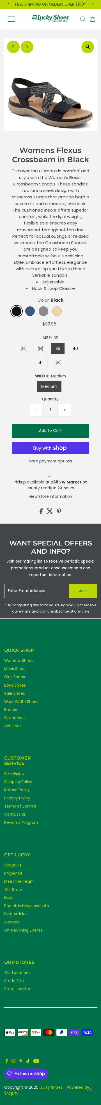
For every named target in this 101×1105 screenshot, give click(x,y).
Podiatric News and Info (26, 906)
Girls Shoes (14, 677)
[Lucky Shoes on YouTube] (36, 1062)
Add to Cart (50, 430)
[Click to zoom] (87, 47)
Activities (13, 726)
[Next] (27, 46)
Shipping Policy (18, 782)
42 (60, 363)
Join (83, 590)
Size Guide (14, 773)
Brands (10, 709)
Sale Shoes (14, 693)
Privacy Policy (17, 798)
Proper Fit (13, 873)
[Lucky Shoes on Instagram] (13, 1062)
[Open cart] (92, 19)
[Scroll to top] (89, 1089)
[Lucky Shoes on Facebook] (6, 1062)
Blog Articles (15, 914)
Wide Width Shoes (21, 701)
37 (25, 349)
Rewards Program (21, 822)
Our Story (13, 889)
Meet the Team (19, 881)
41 (41, 362)
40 (75, 348)
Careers (12, 922)
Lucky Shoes (51, 1087)
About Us (12, 865)
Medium (49, 386)
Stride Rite (14, 981)
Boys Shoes (15, 685)
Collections (15, 718)
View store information (50, 497)
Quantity (50, 399)
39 (58, 348)
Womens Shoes (18, 660)
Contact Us (15, 814)
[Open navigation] (15, 19)
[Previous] (13, 46)
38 (42, 349)
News (9, 897)
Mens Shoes (15, 668)
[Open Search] (82, 19)
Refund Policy (17, 790)
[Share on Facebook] (42, 512)
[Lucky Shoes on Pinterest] (21, 1062)
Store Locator (17, 989)
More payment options (50, 461)
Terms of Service (20, 806)
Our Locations (17, 972)
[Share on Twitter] (50, 512)
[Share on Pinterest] (59, 512)
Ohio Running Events (23, 930)
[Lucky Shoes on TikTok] (28, 1062)
